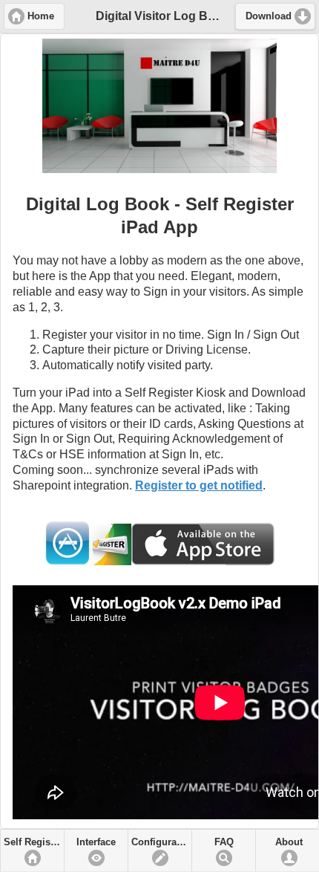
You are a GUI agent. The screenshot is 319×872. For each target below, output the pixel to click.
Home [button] (40, 16)
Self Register (33, 842)
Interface (96, 842)
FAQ (224, 842)
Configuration (161, 842)
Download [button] (269, 16)
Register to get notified (199, 485)
